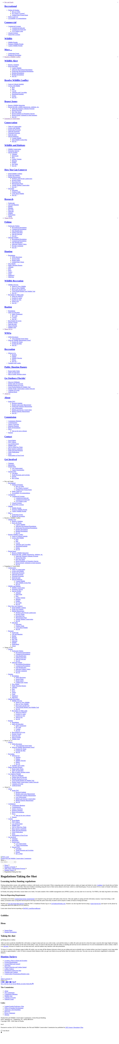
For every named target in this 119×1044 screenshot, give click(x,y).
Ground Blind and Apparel (12, 964)
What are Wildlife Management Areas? (19, 340)
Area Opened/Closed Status (20, 338)
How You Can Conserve (15, 170)
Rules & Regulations (14, 427)
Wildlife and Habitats (14, 145)
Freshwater (11, 203)
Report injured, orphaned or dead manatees (24, 115)
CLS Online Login (17, 31)
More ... (8, 49)
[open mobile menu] (5, 860)
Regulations (11, 255)
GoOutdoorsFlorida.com (58, 903)
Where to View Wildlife (19, 286)
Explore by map (16, 299)
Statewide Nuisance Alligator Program (23, 108)
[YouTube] (7, 982)
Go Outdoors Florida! (14, 378)
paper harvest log (96, 903)
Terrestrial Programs (14, 133)
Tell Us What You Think (15, 447)
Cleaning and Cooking (11, 972)
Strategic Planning (13, 426)
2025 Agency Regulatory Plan (74, 1027)
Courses (14, 317)
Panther (14, 162)
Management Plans (17, 183)
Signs (9, 454)
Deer (9, 268)
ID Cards (14, 316)
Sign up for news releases (19, 431)
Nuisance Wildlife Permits (15, 44)
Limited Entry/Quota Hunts (20, 15)
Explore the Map (17, 343)
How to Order (16, 12)
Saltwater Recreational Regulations (22, 69)
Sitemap (6, 1014)
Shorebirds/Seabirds (18, 94)
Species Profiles (12, 152)
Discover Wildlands (14, 382)
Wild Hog (11, 277)
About (10, 216)
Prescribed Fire (16, 182)
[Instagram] (1, 982)
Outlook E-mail (9, 999)
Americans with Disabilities (12, 1009)
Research (8, 199)
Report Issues (10, 101)
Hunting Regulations (18, 73)
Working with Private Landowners (22, 178)
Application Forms (13, 53)
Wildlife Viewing (13, 284)
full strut (6, 946)
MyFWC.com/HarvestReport (31, 908)
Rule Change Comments (15, 449)
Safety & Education (14, 312)
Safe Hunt (7, 965)
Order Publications (13, 452)
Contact (8, 436)
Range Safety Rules (14, 371)
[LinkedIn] (14, 982)
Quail (9, 273)
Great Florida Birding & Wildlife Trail (19, 387)
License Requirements (10, 962)
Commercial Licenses (14, 26)
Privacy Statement (9, 1013)
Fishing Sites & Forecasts (15, 383)
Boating (8, 307)
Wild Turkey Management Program (14, 868)
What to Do (15, 301)
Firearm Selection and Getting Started (15, 967)
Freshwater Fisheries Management (22, 406)
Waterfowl (11, 275)
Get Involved (10, 459)
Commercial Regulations (19, 229)
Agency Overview (13, 424)
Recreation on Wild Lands (16, 294)
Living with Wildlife (14, 86)
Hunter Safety (16, 260)
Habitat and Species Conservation (22, 410)
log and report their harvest (16, 903)
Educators (15, 190)
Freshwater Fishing (13, 226)
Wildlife (8, 38)
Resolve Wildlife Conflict (16, 80)
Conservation (10, 122)
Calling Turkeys (9, 969)
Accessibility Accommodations (17, 18)
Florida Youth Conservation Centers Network (21, 388)
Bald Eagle (15, 156)
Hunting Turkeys (9, 870)
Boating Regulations (18, 74)
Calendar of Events (13, 390)
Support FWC (12, 471)
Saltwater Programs (14, 131)
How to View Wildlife (18, 288)
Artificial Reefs (12, 392)
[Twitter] (5, 982)
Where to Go (12, 353)
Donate (14, 476)
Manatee (14, 161)
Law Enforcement (17, 408)
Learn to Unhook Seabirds (16, 84)
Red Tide (11, 210)
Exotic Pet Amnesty (14, 175)
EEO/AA (7, 1011)
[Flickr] (11, 982)
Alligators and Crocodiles (19, 92)
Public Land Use (13, 17)
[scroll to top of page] (1, 977)
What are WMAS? (17, 296)
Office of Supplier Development (13, 1008)
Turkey (10, 272)
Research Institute (17, 403)
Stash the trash (12, 135)
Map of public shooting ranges (17, 374)
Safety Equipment (17, 314)
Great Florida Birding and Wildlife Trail (23, 291)
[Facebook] (3, 982)
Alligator (14, 154)
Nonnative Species (13, 151)
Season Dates (16, 258)
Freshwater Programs (14, 130)
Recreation (9, 349)
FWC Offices (12, 442)
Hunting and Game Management (21, 405)
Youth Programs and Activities (21, 475)
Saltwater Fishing (13, 237)
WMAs (7, 333)
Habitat (10, 206)
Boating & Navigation (14, 55)
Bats (13, 89)
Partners (10, 432)
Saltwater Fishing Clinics (19, 244)
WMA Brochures (17, 257)
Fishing (8, 222)
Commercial (10, 22)
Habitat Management (14, 177)
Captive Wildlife (16, 68)
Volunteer (11, 463)
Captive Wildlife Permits (15, 45)
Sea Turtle (15, 164)
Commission (10, 417)
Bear (13, 87)
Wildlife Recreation (13, 281)
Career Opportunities (18, 470)
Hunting (8, 251)
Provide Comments (17, 246)
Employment (12, 466)
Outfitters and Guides (14, 363)
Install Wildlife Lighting (15, 173)
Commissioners (12, 422)
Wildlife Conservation (14, 149)
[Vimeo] (9, 982)
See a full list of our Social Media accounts (13, 984)
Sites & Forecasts (17, 234)
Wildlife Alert (11, 61)
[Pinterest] (15, 982)
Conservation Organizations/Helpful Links (16, 974)
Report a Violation (13, 64)
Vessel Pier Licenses (14, 34)
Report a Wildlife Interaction (16, 105)
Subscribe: (29, 984)
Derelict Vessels (12, 322)
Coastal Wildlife (16, 138)
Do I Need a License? (18, 13)
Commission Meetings (14, 421)
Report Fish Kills (17, 110)
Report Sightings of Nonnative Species (23, 113)
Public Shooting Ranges (15, 265)
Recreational (10, 6)
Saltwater (11, 211)
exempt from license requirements (24, 899)
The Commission (9, 992)
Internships (11, 465)
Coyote (14, 91)
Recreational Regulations (19, 227)
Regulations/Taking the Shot (12, 970)
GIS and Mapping (13, 205)
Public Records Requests (15, 450)
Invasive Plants (16, 180)
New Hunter (12, 263)
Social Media (12, 440)
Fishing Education (17, 232)
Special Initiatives (13, 136)
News (10, 429)
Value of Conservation (14, 126)
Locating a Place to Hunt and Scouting (15, 960)
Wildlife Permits (13, 42)
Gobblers (99, 885)
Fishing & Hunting (13, 10)
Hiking (14, 360)
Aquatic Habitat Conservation (20, 185)
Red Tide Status (16, 112)
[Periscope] (12, 982)
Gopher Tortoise (16, 159)
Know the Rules (13, 66)
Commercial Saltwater (18, 28)
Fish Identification (17, 231)
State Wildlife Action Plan (19, 140)
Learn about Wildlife (18, 193)
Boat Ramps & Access (14, 321)
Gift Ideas (15, 473)
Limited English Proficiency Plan (14, 1006)
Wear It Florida (12, 326)
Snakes (14, 96)
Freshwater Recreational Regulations (22, 71)
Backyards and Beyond (19, 289)
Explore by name (17, 298)
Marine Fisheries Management (21, 411)
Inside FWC (11, 401)
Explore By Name (17, 342)
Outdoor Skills (16, 192)
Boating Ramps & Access (15, 385)
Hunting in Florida (9, 867)
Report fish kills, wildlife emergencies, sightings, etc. (23, 107)
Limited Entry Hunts (18, 262)
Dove (9, 270)
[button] (8, 2)
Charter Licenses (13, 33)
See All (14, 76)
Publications (11, 215)
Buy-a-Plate (15, 478)
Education (11, 188)
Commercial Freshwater (19, 29)
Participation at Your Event (16, 455)
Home (6, 865)
